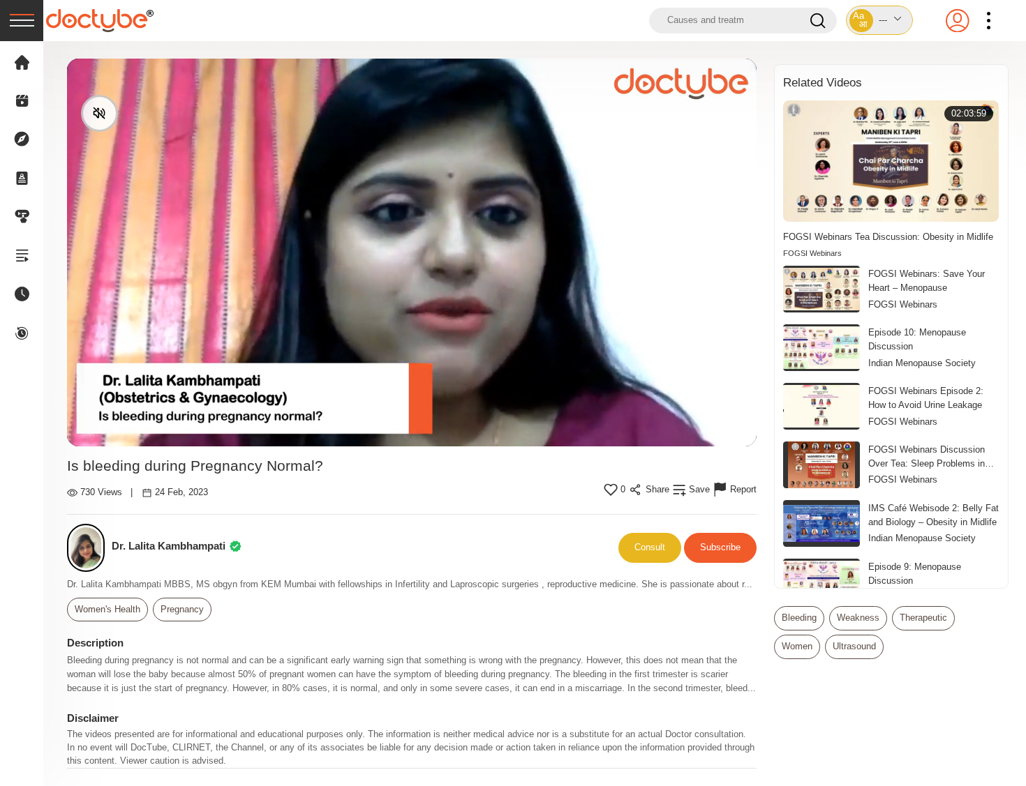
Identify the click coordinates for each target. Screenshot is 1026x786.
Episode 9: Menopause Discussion (914, 573)
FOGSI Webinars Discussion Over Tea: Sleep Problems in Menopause (926, 457)
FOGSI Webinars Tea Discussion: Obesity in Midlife (888, 237)
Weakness (858, 618)
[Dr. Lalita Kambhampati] (89, 548)
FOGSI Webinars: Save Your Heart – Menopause (926, 281)
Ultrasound (854, 646)
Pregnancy (182, 609)
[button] (879, 20)
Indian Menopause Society (922, 363)
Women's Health (107, 609)
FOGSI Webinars (812, 253)
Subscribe (720, 547)
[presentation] (21, 20)
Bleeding (799, 618)
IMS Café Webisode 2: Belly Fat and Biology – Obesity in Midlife (933, 515)
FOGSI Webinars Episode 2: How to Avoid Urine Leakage (925, 398)
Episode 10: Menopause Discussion (917, 339)
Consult (649, 547)
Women (797, 646)
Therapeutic (923, 618)
